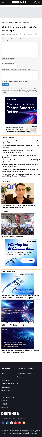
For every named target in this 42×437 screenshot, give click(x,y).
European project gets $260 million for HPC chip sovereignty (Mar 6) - (17, 151)
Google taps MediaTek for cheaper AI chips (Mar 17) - (20, 146)
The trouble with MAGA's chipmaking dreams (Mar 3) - (19, 156)
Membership (5, 380)
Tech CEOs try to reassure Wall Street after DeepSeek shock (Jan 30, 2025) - (21, 170)
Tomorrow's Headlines (24, 373)
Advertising (4, 377)
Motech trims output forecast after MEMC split (19, 28)
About (3, 373)
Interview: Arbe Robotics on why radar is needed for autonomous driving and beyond (18, 206)
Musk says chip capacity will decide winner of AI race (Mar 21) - (20, 142)
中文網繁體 (4, 404)
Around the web (8, 137)
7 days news (21, 377)
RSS (18, 384)
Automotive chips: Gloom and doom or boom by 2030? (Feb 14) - (21, 161)
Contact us (4, 394)
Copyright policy (6, 390)
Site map (4, 401)
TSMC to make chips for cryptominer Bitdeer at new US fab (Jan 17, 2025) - (21, 175)
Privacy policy (5, 387)
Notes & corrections (7, 397)
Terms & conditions (7, 384)
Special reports (8, 271)
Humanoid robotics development (12, 236)
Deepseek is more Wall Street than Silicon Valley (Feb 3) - (20, 165)
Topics (5, 212)
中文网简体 (4, 407)
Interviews (6, 181)
